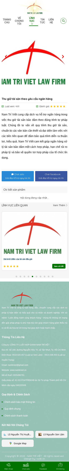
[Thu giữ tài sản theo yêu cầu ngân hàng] (34, 63)
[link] (34, 7)
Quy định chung (12, 408)
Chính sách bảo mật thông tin (19, 402)
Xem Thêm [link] (59, 205)
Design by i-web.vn (34, 458)
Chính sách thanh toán (16, 415)
